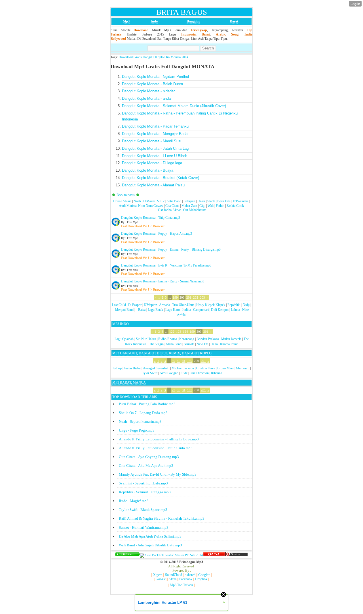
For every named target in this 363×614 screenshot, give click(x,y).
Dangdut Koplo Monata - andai (147, 98)
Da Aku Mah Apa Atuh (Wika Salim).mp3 (150, 536)
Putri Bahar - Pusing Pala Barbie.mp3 (147, 404)
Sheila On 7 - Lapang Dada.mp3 (143, 413)
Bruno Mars (225, 368)
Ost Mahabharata (194, 210)
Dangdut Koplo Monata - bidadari (149, 91)
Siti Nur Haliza (146, 339)
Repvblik (233, 305)
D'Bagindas (240, 201)
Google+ (204, 575)
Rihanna (216, 373)
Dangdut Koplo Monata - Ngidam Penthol (155, 76)
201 (188, 297)
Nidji (246, 305)
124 (185, 331)
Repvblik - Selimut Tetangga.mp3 (145, 492)
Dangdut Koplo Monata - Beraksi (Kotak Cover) (160, 178)
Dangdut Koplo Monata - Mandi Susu (152, 141)
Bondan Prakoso (208, 339)
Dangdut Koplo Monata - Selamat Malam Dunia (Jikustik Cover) (174, 106)
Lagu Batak (155, 310)
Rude (183, 373)
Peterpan (189, 201)
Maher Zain (189, 206)
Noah (137, 201)
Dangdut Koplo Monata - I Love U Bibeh (154, 156)
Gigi (202, 206)
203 (202, 297)
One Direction (199, 373)
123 (178, 331)
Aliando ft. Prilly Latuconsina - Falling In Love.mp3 (159, 439)
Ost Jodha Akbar (169, 210)
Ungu (201, 201)
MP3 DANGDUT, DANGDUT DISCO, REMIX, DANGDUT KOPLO (162, 353)
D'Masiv (149, 201)
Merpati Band (124, 310)
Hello (214, 344)
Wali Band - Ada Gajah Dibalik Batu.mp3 (150, 545)
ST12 (160, 201)
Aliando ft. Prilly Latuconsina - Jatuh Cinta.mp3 (156, 448)
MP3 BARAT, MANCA (129, 382)
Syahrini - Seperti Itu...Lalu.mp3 (143, 483)
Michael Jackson (183, 368)
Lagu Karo (172, 310)
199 (175, 297)
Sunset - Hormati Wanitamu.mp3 (143, 527)
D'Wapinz (150, 305)
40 (178, 361)
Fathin (220, 206)
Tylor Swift (149, 373)
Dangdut (193, 21)
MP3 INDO (120, 324)
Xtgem (157, 575)
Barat (234, 21)
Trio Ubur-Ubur (183, 305)
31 (183, 390)
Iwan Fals (224, 201)
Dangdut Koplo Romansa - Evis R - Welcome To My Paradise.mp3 (166, 265)
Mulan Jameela (231, 339)
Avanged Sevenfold (156, 368)
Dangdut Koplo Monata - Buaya (147, 170)
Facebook (185, 579)
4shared (190, 575)
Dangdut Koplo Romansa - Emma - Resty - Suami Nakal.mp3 (162, 281)
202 (195, 297)
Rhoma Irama (229, 344)
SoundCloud (173, 575)
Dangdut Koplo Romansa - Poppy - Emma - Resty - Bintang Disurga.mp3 (171, 249)
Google (161, 579)
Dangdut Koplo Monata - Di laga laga (152, 163)
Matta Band (174, 344)
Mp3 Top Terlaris (181, 585)
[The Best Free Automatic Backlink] (214, 555)
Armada (164, 305)
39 (173, 361)
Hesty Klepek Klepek (210, 305)
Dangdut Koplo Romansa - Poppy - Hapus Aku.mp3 (156, 234)
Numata (189, 344)
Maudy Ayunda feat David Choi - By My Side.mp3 (158, 474)
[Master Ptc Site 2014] (171, 555)
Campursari (201, 310)
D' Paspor (135, 305)
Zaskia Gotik (235, 206)
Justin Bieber (133, 368)
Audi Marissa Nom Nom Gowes (141, 206)
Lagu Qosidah (124, 339)
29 (173, 390)
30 (178, 390)
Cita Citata (172, 206)
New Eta (202, 344)
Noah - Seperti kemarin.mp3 (140, 421)
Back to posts (126, 195)
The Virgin (156, 344)
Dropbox (201, 579)
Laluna (235, 310)
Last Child (119, 305)
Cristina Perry (205, 368)
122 (171, 331)
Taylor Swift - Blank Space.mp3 (143, 509)
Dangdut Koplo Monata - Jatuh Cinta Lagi (155, 148)
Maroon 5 (242, 368)
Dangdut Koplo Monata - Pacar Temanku (155, 126)
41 (183, 361)
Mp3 (126, 21)
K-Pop (117, 368)
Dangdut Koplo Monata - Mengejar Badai (155, 134)
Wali (211, 206)
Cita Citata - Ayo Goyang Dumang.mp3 (149, 457)
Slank (211, 201)
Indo (154, 21)
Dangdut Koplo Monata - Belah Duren (152, 84)
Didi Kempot (220, 310)
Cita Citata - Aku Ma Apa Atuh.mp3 (146, 465)
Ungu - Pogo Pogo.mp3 (137, 430)
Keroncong (186, 339)
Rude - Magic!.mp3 (134, 501)
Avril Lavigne (169, 373)
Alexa (172, 579)
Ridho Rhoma (167, 339)
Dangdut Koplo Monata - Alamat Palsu (153, 185)
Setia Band (174, 201)
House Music (122, 201)
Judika (186, 310)
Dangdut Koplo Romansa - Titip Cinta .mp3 (150, 218)
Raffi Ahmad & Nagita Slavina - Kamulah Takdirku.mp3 (161, 518)
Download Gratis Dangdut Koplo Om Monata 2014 (153, 57)
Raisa (141, 310)
